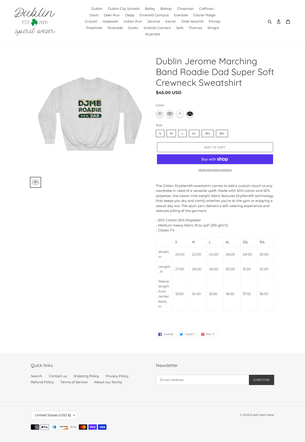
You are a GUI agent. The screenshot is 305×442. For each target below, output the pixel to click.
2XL (208, 132)
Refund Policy (42, 382)
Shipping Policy (86, 376)
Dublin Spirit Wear (262, 415)
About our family (108, 382)
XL (194, 132)
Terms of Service (74, 382)
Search (36, 376)
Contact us (58, 376)
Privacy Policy (117, 376)
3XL (222, 132)
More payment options (215, 170)
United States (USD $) (53, 415)
